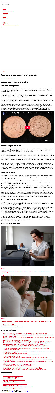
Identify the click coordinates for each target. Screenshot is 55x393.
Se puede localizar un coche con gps (11, 356)
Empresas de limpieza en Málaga (11, 349)
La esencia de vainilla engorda (10, 382)
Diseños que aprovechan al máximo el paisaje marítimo (16, 340)
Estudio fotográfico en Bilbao (10, 336)
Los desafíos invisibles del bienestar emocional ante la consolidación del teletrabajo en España (25, 357)
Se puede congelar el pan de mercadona (12, 388)
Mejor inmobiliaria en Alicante (10, 352)
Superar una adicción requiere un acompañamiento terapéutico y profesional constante (26, 321)
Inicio (4, 9)
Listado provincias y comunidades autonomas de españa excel (18, 386)
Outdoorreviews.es (5, 1)
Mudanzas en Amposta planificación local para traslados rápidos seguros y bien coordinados (25, 333)
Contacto (5, 18)
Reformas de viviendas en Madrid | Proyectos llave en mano (17, 365)
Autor (4, 17)
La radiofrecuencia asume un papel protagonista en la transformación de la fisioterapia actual (25, 347)
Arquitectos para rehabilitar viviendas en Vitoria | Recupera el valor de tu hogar (22, 367)
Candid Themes (27, 391)
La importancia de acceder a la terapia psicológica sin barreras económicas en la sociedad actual (26, 345)
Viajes (4, 15)
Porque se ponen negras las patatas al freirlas (14, 380)
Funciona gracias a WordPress (8, 391)
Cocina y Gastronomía (8, 11)
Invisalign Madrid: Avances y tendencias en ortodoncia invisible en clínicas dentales (23, 368)
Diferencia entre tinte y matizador (11, 377)
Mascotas (5, 14)
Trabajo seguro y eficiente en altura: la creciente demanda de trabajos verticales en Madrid (24, 369)
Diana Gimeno (11, 79)
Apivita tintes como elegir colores (11, 385)
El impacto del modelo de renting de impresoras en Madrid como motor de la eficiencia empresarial (26, 342)
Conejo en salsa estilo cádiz (9, 378)
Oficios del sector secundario (10, 381)
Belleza (5, 10)
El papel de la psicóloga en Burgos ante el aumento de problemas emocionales (21, 355)
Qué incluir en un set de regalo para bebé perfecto (15, 353)
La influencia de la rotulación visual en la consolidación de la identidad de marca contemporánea (26, 348)
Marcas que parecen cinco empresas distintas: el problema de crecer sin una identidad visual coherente (27, 341)
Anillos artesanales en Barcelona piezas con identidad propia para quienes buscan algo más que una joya (28, 334)
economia (3, 71)
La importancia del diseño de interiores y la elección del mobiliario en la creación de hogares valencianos (28, 351)
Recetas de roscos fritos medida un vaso (13, 376)
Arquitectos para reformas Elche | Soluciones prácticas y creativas (19, 364)
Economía (5, 13)
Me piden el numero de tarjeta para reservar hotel (15, 384)
